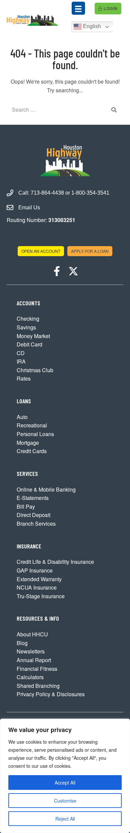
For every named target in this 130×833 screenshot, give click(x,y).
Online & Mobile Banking (46, 489)
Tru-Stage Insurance (41, 596)
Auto (22, 417)
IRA (21, 361)
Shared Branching (38, 686)
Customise (65, 800)
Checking (28, 318)
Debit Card (29, 344)
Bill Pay (26, 506)
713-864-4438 (47, 193)
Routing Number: (41, 220)
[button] (56, 271)
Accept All (65, 782)
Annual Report (34, 660)
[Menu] (78, 8)
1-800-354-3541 (90, 193)
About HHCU (32, 634)
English (91, 26)
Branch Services (36, 523)
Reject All (65, 818)
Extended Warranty (39, 579)
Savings (26, 327)
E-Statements (33, 498)
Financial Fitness (37, 668)
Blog (22, 643)
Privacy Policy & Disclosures (51, 694)
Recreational (32, 425)
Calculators (30, 677)
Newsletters (31, 651)
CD (21, 353)
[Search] (114, 110)
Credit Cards (32, 451)
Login (110, 8)
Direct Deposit (33, 515)
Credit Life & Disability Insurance (55, 561)
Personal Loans (35, 434)
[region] (65, 776)
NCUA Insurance (37, 587)
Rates (24, 378)
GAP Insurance (35, 570)
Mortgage (28, 442)
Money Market (33, 336)
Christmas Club (35, 370)
